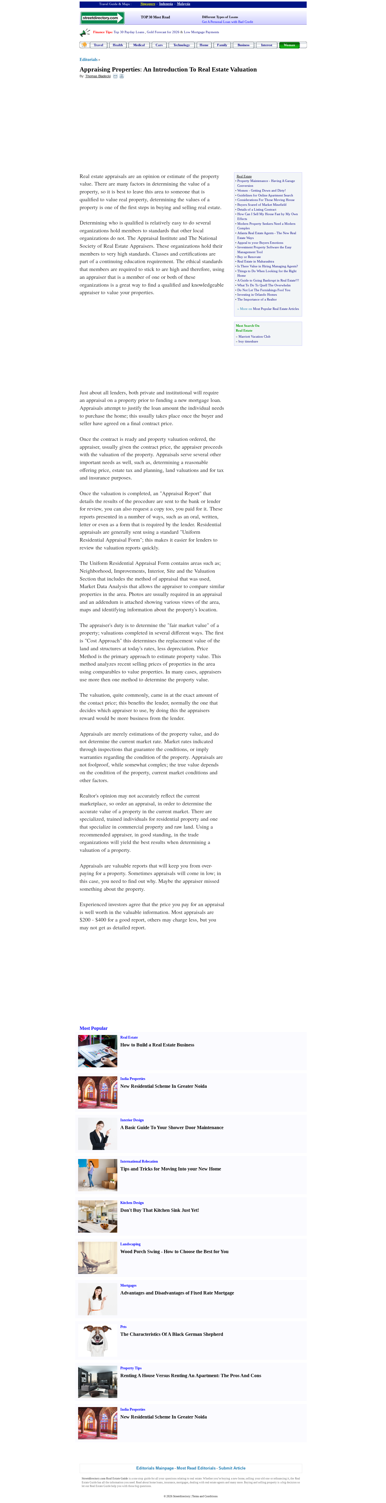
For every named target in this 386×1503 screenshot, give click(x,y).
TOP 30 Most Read (155, 17)
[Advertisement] (128, 127)
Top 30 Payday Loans (129, 32)
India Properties (132, 1079)
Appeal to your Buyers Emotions (260, 242)
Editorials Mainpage (155, 1468)
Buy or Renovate (249, 257)
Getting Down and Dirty (268, 190)
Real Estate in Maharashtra (255, 261)
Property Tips (131, 1368)
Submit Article (232, 1468)
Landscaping (130, 1244)
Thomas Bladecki (98, 76)
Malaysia (183, 3)
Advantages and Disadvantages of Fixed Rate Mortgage (177, 1292)
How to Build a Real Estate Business (157, 1044)
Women (242, 190)
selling (250, 1478)
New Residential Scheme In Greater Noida (163, 1086)
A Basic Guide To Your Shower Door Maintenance (171, 1127)
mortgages (182, 1482)
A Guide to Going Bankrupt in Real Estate (266, 280)
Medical (139, 45)
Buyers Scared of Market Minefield (261, 204)
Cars (159, 45)
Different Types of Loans (220, 17)
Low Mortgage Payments (201, 32)
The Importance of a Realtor (257, 299)
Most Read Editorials (196, 1468)
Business (243, 45)
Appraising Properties (110, 69)
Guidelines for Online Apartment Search (265, 195)
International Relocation (139, 1161)
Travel (98, 45)
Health (118, 45)
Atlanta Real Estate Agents (255, 233)
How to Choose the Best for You (196, 1251)
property (272, 1482)
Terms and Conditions (205, 1496)
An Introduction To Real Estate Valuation (200, 69)
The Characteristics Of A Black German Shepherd (171, 1334)
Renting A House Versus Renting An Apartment (169, 1375)
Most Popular (94, 1028)
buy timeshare (248, 341)
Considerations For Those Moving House (266, 200)
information (117, 1482)
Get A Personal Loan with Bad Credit (227, 22)
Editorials (88, 59)
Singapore (148, 3)
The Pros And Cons (241, 1375)
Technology (181, 45)
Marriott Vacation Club (255, 336)
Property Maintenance (252, 181)
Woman (289, 45)
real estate (195, 1478)
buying (226, 1478)
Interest (266, 45)
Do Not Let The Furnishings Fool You (263, 290)
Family (222, 45)
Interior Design (132, 1120)
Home (204, 45)
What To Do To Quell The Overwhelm (264, 285)
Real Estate (129, 1037)
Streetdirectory (181, 1496)
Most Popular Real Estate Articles (276, 308)
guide (147, 1478)
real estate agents (215, 1482)
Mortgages (128, 1285)
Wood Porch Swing (140, 1251)
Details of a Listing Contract (256, 209)
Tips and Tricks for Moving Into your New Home (170, 1168)
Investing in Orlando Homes (257, 294)
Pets (123, 1327)
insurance (169, 1482)
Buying (248, 1482)
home (241, 1478)
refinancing (280, 1478)
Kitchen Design (132, 1203)
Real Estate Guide (100, 1486)
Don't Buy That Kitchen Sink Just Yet (159, 1210)
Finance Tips (102, 32)
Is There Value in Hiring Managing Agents (266, 266)
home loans (156, 1482)
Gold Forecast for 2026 (163, 32)
